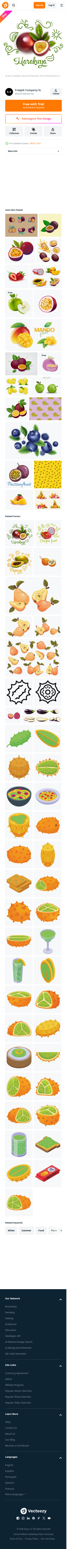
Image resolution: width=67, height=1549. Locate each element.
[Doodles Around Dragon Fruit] (18, 692)
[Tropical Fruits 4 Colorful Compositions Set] (18, 631)
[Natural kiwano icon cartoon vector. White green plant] (19, 1502)
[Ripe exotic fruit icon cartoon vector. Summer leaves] (19, 1328)
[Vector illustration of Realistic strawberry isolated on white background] (43, 274)
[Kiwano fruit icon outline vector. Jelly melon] (19, 876)
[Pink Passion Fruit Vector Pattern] (21, 489)
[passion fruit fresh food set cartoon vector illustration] (17, 275)
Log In (51, 5)
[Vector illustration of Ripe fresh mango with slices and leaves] (19, 610)
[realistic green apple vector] (19, 328)
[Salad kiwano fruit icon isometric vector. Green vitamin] (19, 1067)
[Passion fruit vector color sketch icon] (19, 555)
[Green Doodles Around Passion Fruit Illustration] (19, 665)
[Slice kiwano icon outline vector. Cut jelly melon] (19, 905)
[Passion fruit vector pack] (21, 223)
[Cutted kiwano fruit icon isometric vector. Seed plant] (19, 1444)
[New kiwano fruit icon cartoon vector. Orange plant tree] (19, 1299)
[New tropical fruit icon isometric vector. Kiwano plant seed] (19, 1212)
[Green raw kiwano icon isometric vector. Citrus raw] (19, 951)
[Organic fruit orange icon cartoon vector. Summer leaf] (19, 1154)
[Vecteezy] (5, 5)
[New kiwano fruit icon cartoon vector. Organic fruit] (19, 1183)
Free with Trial (33, 105)
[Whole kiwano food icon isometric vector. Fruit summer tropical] (19, 1009)
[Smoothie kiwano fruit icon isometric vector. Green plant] (19, 1415)
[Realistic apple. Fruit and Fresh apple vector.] (20, 463)
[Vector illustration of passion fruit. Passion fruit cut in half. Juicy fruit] (44, 248)
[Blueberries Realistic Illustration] (33, 521)
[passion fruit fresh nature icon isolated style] (16, 441)
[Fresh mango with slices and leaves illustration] (33, 388)
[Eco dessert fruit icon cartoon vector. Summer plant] (19, 1531)
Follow (56, 93)
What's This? (35, 143)
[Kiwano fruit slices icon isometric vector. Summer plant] (19, 1241)
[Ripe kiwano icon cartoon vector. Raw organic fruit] (19, 1270)
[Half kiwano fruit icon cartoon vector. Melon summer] (19, 1357)
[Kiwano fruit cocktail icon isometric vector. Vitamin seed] (19, 1386)
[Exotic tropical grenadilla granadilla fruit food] (19, 722)
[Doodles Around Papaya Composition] (46, 693)
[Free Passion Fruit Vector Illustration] (21, 417)
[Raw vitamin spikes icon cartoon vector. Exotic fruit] (19, 1473)
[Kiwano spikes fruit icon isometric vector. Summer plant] (19, 1125)
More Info (12, 148)
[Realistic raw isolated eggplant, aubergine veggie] (24, 928)
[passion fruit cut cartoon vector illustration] (19, 357)
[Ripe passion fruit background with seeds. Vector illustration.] (19, 584)
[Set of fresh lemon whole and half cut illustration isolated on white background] (41, 439)
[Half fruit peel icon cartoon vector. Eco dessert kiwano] (19, 1038)
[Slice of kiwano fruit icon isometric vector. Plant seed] (19, 980)
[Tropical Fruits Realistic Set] (21, 301)
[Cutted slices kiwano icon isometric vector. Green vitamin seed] (19, 1096)
